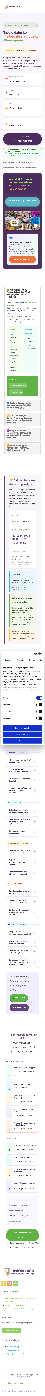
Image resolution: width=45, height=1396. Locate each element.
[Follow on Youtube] (15, 1283)
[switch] (39, 704)
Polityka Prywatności (13, 1383)
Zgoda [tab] (7, 660)
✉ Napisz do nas (19, 1007)
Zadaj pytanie (11, 1330)
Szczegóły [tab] (21, 660)
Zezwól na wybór (22, 734)
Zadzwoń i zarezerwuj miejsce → (22, 1235)
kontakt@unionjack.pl (20, 589)
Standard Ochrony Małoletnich (19, 1390)
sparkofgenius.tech (22, 1376)
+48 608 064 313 (17, 189)
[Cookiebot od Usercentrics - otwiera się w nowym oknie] (32, 653)
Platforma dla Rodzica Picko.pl (17, 1305)
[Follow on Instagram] (9, 1283)
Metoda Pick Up (13, 1347)
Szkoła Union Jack (14, 1350)
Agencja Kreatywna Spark (17, 1354)
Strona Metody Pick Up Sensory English (20, 1309)
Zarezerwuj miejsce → (22, 259)
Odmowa (22, 741)
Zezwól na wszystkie (22, 728)
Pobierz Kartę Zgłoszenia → (22, 201)
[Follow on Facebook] (3, 1283)
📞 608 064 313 (19, 998)
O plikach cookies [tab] (35, 660)
